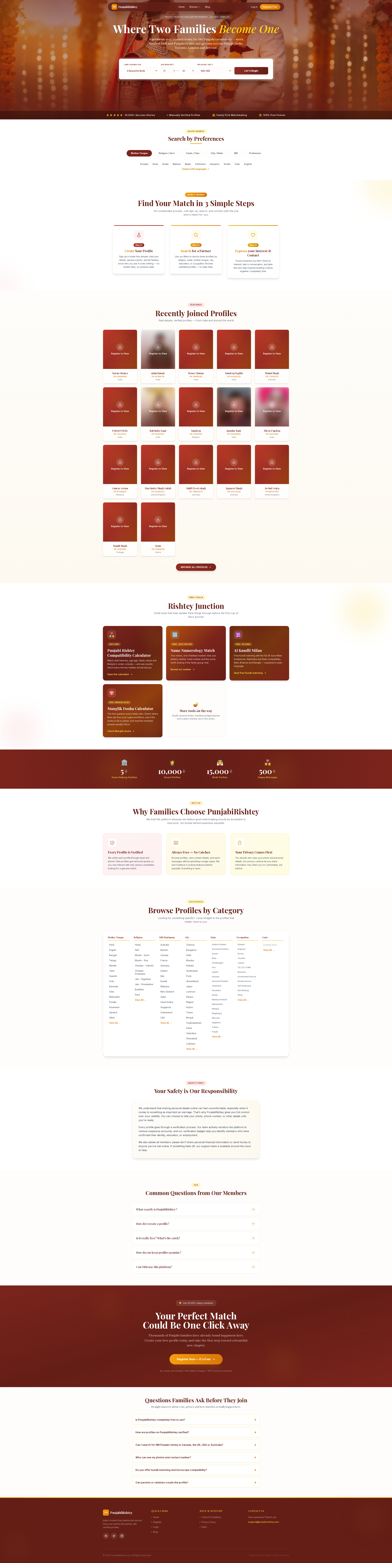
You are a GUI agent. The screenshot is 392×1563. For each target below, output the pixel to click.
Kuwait (163, 981)
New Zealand (167, 991)
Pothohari (200, 164)
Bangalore (191, 950)
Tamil (111, 970)
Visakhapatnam (194, 1023)
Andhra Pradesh (219, 944)
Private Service (244, 981)
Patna (189, 1028)
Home (182, 7)
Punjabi (144, 164)
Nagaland (216, 1022)
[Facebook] (106, 1536)
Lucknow (190, 991)
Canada (164, 955)
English (248, 164)
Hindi (155, 164)
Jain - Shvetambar (144, 984)
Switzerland (166, 1012)
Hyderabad (192, 970)
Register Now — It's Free (193, 1359)
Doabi (165, 164)
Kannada (113, 986)
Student (241, 944)
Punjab (215, 1032)
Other (112, 1017)
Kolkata (190, 965)
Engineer (242, 949)
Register (157, 1522)
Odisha (215, 1027)
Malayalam (114, 997)
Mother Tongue (139, 153)
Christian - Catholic (144, 965)
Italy (162, 976)
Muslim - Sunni (142, 955)
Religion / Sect (205, 65)
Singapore (165, 1007)
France (164, 960)
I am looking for (132, 65)
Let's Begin (251, 70)
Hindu (138, 944)
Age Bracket (167, 65)
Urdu (237, 164)
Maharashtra (217, 1004)
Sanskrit (113, 1012)
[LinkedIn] (122, 1536)
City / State (217, 153)
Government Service (247, 976)
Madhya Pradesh (219, 999)
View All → (115, 1023)
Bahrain (164, 950)
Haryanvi (214, 164)
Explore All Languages (194, 169)
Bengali (113, 955)
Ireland (163, 970)
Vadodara (191, 1033)
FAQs (204, 1527)
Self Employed (244, 986)
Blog (207, 7)
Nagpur (190, 1002)
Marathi (113, 965)
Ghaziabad (191, 1038)
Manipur (215, 1009)
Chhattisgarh (217, 963)
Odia (111, 991)
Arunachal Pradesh (220, 949)
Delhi (188, 955)
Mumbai (190, 960)
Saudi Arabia (166, 1002)
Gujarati (113, 976)
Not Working (243, 990)
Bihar (214, 958)
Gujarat (215, 972)
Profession (255, 153)
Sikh (137, 950)
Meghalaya (217, 1013)
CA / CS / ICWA (244, 967)
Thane (189, 1012)
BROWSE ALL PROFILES (194, 567)
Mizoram (216, 1018)
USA (162, 1017)
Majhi (188, 164)
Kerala (215, 995)
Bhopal (189, 1017)
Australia (164, 944)
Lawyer (241, 963)
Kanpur (189, 997)
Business (242, 972)
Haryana (215, 976)
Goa (214, 967)
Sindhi (227, 164)
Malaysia (164, 986)
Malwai (177, 164)
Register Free (270, 7)
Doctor (241, 953)
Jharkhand (216, 986)
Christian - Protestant (140, 972)
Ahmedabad (192, 981)
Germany (165, 965)
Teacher (241, 958)
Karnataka (216, 990)
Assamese (114, 1007)
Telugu (112, 960)
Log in (254, 7)
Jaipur (189, 986)
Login (156, 1527)
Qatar (163, 997)
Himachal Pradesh (220, 981)
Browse (194, 7)
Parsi (137, 994)
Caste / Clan (192, 153)
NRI (236, 153)
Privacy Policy (209, 1522)
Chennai (190, 944)
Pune (188, 976)
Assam (215, 953)
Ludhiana (190, 1043)
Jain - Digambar (143, 979)
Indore (189, 1007)
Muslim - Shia (141, 960)
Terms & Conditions (211, 1517)
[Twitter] (114, 1536)
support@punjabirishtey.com (263, 1522)
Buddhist (139, 989)
